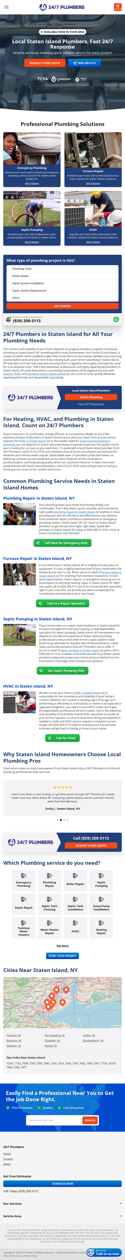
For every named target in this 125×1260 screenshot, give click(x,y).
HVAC (17, 374)
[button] (52, 996)
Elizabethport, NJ (93, 1040)
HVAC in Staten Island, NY (34, 441)
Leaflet (117, 1026)
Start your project (62, 956)
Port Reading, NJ (55, 1035)
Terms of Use (15, 1255)
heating (8, 374)
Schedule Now (62, 1183)
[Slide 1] (58, 820)
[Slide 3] (64, 820)
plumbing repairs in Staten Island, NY (76, 512)
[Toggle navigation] (6, 7)
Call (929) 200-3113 (91, 838)
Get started (62, 306)
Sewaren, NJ (14, 1046)
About (7, 1164)
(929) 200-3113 (87, 63)
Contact (8, 1159)
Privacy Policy (30, 1255)
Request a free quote (44, 63)
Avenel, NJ (51, 1046)
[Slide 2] (61, 820)
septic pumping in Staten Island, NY (82, 650)
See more (63, 946)
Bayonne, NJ (14, 1040)
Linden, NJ (89, 1035)
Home (7, 1153)
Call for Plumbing (91, 397)
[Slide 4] (67, 820)
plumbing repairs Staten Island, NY (48, 374)
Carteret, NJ (14, 1035)
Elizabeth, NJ (52, 1040)
